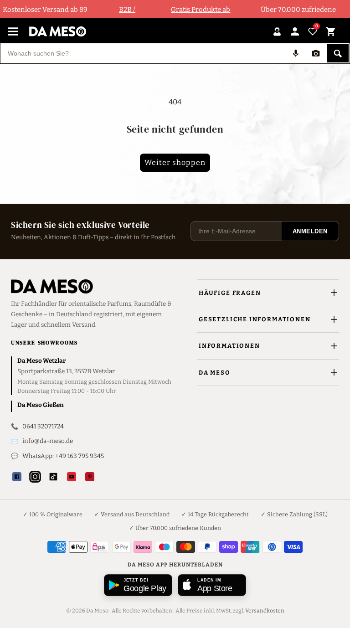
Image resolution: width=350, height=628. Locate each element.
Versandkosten (264, 610)
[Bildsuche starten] (316, 53)
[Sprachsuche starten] (296, 53)
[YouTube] (71, 476)
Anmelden (310, 231)
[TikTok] (53, 476)
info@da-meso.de (47, 441)
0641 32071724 (43, 426)
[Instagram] (35, 477)
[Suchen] (338, 53)
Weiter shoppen (175, 162)
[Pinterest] (90, 476)
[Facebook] (17, 476)
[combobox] (143, 53)
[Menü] (13, 31)
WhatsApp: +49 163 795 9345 (63, 456)
